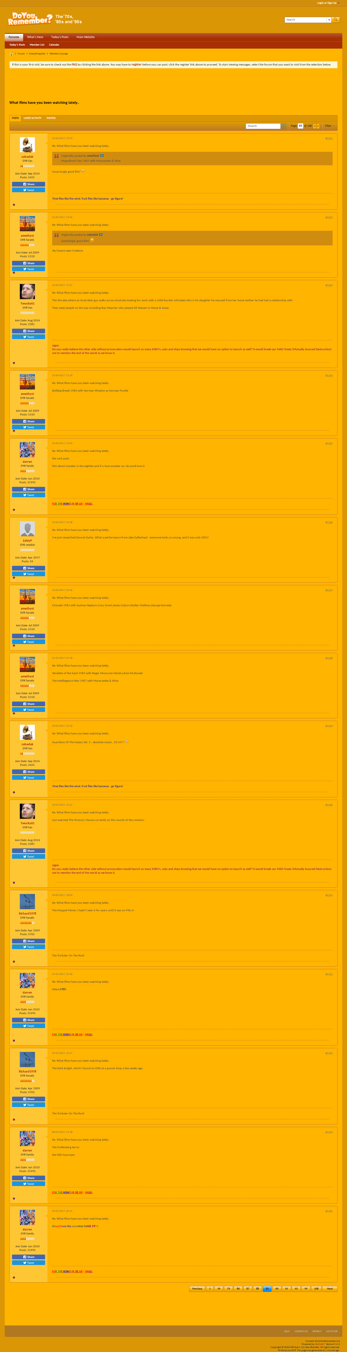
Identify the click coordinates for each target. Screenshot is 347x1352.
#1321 (329, 138)
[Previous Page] (314, 126)
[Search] (335, 20)
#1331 (329, 895)
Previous (197, 1288)
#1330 (329, 805)
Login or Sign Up (326, 3)
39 (218, 1288)
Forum (21, 53)
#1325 (329, 443)
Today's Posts (59, 37)
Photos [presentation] (51, 118)
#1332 (329, 974)
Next (330, 1288)
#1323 (329, 285)
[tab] (15, 118)
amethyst (27, 236)
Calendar (54, 45)
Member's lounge (59, 53)
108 (316, 1288)
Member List (37, 45)
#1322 (329, 217)
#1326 (329, 522)
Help (287, 1331)
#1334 (329, 1132)
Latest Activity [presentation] (33, 118)
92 (296, 1288)
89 (267, 1288)
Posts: (23, 177)
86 (238, 1288)
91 (286, 1288)
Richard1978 (27, 914)
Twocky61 (27, 303)
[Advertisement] (173, 85)
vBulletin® (320, 1344)
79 (228, 1288)
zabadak (27, 157)
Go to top (332, 1331)
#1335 (329, 1211)
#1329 (329, 726)
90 (276, 1288)
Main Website (85, 37)
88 (257, 1288)
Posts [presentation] (15, 118)
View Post (102, 155)
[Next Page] (318, 126)
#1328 (329, 658)
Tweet (30, 190)
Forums (14, 37)
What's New (35, 37)
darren (27, 462)
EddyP (27, 541)
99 (306, 1288)
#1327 (329, 590)
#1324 (329, 376)
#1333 (329, 1053)
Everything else (37, 53)
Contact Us (301, 1331)
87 (247, 1288)
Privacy (317, 1331)
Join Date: (21, 173)
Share (30, 184)
